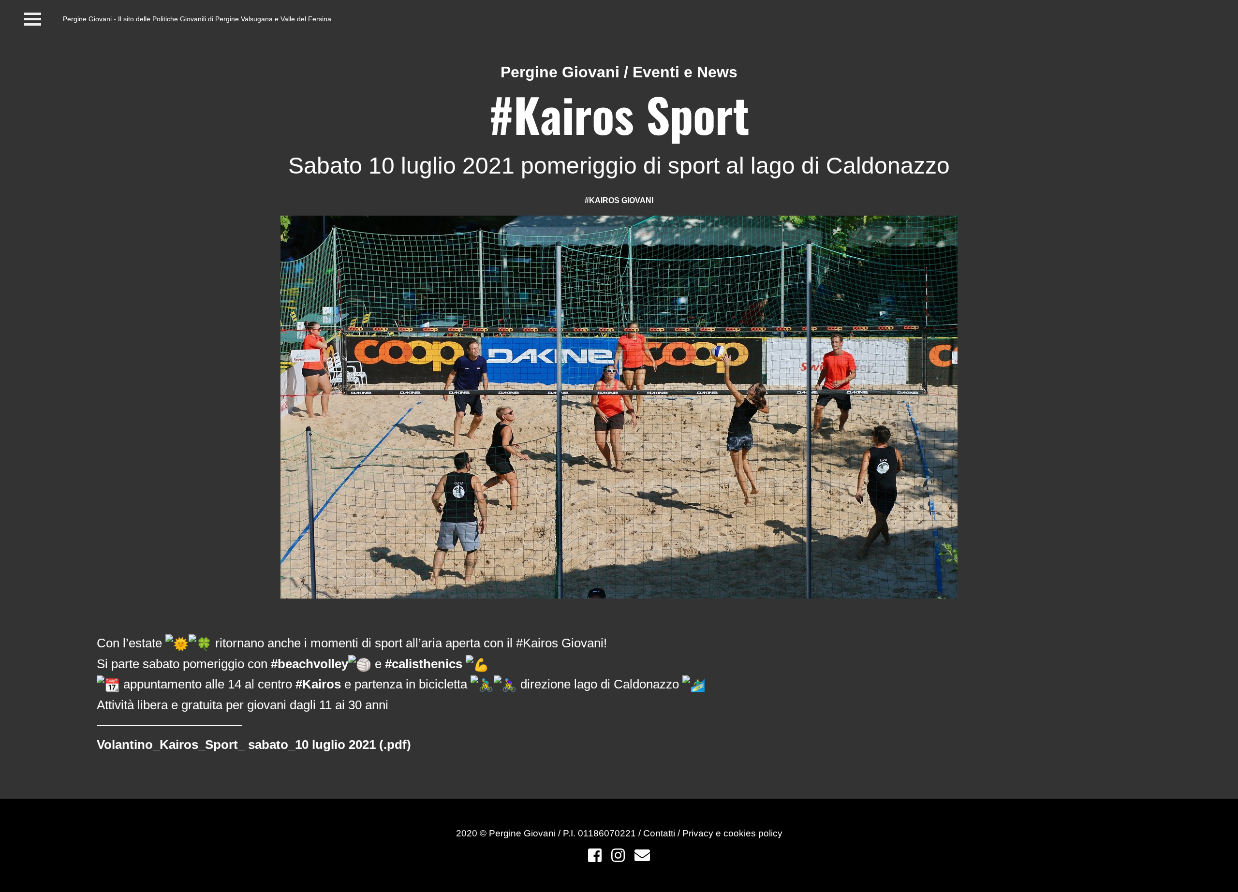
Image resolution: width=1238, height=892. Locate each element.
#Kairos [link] (318, 684)
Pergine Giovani (560, 72)
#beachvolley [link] (309, 664)
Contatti (660, 833)
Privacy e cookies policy (732, 833)
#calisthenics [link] (423, 664)
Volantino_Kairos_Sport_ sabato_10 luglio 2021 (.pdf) (254, 744)
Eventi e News (685, 72)
